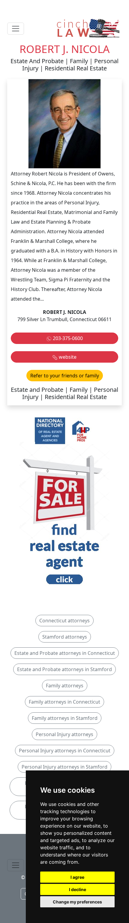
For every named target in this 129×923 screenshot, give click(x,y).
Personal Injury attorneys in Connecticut (64, 750)
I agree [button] (77, 877)
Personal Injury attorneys (64, 734)
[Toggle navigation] (15, 29)
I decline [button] (77, 889)
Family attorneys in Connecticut (64, 701)
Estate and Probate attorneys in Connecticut (64, 653)
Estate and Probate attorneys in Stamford (64, 669)
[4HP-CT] (65, 502)
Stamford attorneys (64, 636)
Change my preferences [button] (77, 901)
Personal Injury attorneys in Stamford (64, 766)
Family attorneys (64, 685)
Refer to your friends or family (64, 375)
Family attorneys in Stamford (65, 718)
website (67, 357)
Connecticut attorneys (64, 620)
